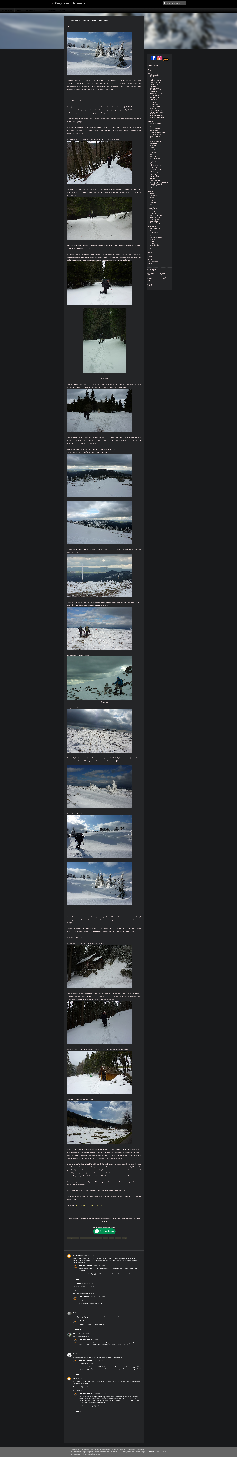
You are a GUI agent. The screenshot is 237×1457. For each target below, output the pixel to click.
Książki (150, 256)
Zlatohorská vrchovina (157, 117)
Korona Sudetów (85, 1238)
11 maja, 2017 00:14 (99, 1339)
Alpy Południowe (155, 217)
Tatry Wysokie (154, 153)
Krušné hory (155, 188)
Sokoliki (152, 239)
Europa (150, 191)
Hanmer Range (155, 219)
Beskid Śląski (154, 130)
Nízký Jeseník (154, 108)
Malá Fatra (153, 143)
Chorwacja (153, 195)
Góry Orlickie (154, 84)
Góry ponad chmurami (70, 3)
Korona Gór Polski (73, 1238)
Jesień (150, 278)
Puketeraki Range (156, 215)
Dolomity (154, 167)
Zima (149, 280)
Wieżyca (152, 243)
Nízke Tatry (153, 145)
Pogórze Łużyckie (156, 110)
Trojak (152, 241)
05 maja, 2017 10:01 (83, 1313)
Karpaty (150, 121)
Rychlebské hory (155, 114)
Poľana (152, 147)
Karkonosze (154, 101)
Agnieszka (77, 1255)
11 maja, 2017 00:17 (99, 1360)
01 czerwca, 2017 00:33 (100, 1393)
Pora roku (150, 273)
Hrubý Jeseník (154, 95)
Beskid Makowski (155, 123)
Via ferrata (151, 249)
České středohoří (156, 184)
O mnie (73, 10)
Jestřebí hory (154, 99)
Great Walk (153, 212)
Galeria (63, 10)
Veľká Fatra (153, 154)
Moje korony (7, 10)
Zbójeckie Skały (155, 245)
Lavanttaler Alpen (156, 169)
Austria (152, 193)
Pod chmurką (165, 275)
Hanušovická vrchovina (157, 93)
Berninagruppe (156, 165)
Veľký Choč (153, 156)
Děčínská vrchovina (157, 186)
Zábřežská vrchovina (156, 116)
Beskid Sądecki (155, 129)
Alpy (151, 164)
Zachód (149, 286)
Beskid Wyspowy (155, 134)
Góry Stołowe (154, 88)
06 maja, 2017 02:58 (99, 1265)
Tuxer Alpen (155, 175)
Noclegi (162, 273)
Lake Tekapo (154, 221)
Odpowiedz (77, 1279)
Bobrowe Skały (155, 228)
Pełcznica (153, 236)
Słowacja (153, 202)
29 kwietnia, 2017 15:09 (87, 1255)
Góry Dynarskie (155, 180)
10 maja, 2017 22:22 (83, 1354)
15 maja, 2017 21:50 (83, 1378)
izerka (75, 1378)
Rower (150, 252)
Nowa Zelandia (50, 10)
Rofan (153, 171)
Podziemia (151, 260)
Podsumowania (153, 262)
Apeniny (152, 178)
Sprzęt (19, 10)
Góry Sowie (153, 86)
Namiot (163, 278)
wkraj (75, 1333)
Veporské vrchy (155, 158)
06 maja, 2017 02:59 (99, 1297)
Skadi (75, 1354)
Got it (163, 1452)
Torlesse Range (155, 223)
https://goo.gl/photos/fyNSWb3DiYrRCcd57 (89, 1205)
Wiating (118, 1238)
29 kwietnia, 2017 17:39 (88, 1283)
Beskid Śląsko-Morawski (158, 132)
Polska (106, 1238)
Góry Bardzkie (154, 75)
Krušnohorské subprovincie (159, 182)
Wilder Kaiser (155, 177)
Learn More (154, 1452)
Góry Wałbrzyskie (155, 90)
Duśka (75, 1313)
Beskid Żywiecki (155, 136)
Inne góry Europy (153, 162)
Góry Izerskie (154, 79)
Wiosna (124, 1238)
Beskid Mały (154, 125)
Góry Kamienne (155, 82)
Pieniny (152, 149)
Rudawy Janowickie (156, 112)
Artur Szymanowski (86, 1265)
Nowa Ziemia (154, 234)
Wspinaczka (152, 226)
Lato (149, 277)
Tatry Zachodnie (155, 151)
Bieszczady (153, 138)
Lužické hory (154, 103)
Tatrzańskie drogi (33, 10)
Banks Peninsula (155, 210)
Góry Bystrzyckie (155, 77)
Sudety (112, 1238)
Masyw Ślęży (154, 105)
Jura (151, 230)
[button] (68, 27)
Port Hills (153, 214)
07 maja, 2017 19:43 (83, 1333)
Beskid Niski (154, 127)
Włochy (152, 204)
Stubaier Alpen (155, 173)
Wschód (149, 284)
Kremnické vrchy (155, 141)
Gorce (152, 140)
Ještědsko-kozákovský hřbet (159, 97)
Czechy (152, 197)
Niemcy (152, 199)
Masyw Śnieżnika (97, 1238)
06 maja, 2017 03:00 (99, 1321)
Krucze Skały (154, 232)
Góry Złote (153, 92)
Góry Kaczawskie (155, 80)
